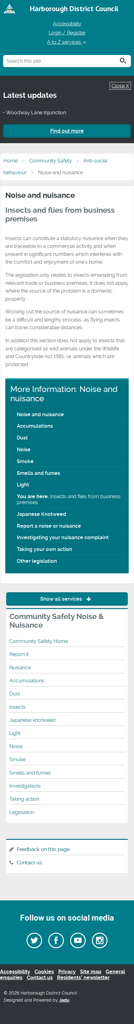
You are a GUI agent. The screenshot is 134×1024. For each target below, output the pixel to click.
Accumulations (35, 426)
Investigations (25, 786)
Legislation (21, 812)
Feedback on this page (43, 849)
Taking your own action (44, 549)
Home (10, 161)
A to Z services (64, 42)
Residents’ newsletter (83, 978)
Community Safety (50, 161)
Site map (90, 972)
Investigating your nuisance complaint (63, 537)
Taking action (24, 799)
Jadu (64, 1000)
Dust (22, 438)
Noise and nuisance (40, 414)
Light (23, 485)
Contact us (29, 863)
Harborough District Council (74, 8)
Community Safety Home (38, 641)
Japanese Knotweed (41, 514)
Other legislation (37, 561)
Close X (120, 86)
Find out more (67, 131)
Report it (19, 654)
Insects (17, 707)
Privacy (67, 972)
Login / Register (67, 33)
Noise (24, 450)
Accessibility (67, 24)
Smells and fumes (38, 473)
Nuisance (20, 668)
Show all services (61, 599)
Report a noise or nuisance (49, 526)
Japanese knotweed (32, 720)
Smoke (25, 461)
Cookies (44, 972)
